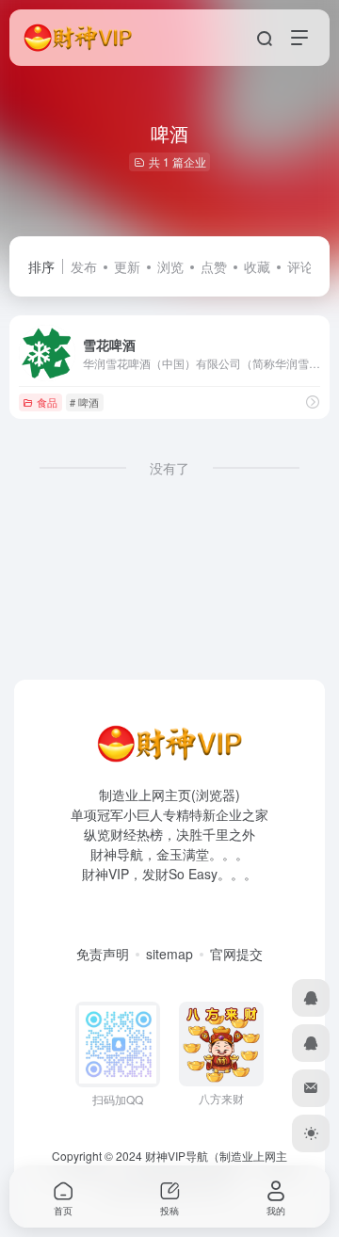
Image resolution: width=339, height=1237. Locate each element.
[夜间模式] (311, 1133)
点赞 (214, 266)
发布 (84, 266)
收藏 (257, 266)
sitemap (169, 953)
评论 (300, 266)
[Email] (311, 1088)
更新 (127, 266)
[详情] (312, 401)
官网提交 (236, 953)
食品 (47, 402)
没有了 (169, 467)
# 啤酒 (84, 402)
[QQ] (311, 998)
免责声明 (102, 953)
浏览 (170, 266)
